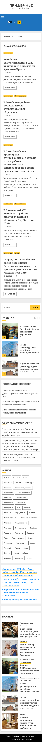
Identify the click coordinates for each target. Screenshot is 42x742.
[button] (2, 17)
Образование (20, 204)
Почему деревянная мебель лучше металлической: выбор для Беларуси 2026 (28, 724)
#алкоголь (8, 482)
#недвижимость (10, 517)
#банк (18, 482)
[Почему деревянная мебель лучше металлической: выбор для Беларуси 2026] (10, 721)
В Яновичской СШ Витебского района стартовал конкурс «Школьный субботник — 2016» (20, 217)
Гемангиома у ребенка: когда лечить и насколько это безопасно (27, 649)
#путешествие (20, 528)
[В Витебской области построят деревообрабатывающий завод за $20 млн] (10, 630)
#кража (27, 507)
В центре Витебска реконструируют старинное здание (29, 366)
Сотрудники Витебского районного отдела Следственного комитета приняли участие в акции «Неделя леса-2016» (20, 266)
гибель (25, 553)
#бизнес (7, 487)
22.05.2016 (10, 73)
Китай (16, 553)
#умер (32, 543)
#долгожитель (20, 497)
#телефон (8, 543)
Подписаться (19, 22)
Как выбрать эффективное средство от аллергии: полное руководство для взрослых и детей (20, 582)
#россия (7, 533)
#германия (8, 492)
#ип (18, 507)
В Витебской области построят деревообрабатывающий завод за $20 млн (20, 393)
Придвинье (21, 5)
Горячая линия (25, 662)
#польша (7, 528)
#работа (33, 528)
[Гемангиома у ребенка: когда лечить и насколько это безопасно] (10, 648)
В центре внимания (27, 660)
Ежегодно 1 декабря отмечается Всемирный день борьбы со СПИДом (20, 432)
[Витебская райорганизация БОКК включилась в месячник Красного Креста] (21, 53)
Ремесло (23, 715)
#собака (30, 533)
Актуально (8, 53)
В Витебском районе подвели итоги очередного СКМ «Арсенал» (17, 107)
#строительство (18, 538)
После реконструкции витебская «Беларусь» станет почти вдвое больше (29, 351)
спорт (29, 558)
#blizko (6, 477)
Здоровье (23, 641)
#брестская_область (23, 487)
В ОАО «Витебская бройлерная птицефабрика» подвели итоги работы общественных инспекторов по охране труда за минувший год (20, 161)
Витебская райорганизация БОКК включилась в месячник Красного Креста (19, 64)
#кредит (7, 512)
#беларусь (29, 482)
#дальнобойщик (23, 492)
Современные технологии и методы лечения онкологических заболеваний (21, 592)
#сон (6, 538)
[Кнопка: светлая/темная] (10, 22)
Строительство (25, 681)
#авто (25, 477)
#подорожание (20, 522)
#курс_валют (19, 512)
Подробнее (10, 88)
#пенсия (7, 522)
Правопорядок (20, 96)
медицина (19, 558)
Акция (17, 253)
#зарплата (20, 502)
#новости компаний (29, 517)
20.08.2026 (25, 372)
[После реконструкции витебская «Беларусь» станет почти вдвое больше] (10, 349)
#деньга (7, 497)
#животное (8, 502)
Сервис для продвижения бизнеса (19, 599)
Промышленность (26, 623)
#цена (17, 548)
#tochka (16, 477)
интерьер (7, 558)
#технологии (20, 543)
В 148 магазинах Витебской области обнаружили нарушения (29, 330)
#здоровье (8, 507)
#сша (30, 538)
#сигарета (18, 533)
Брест (25, 548)
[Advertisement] (31, 22)
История (23, 697)
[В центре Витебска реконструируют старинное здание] (10, 368)
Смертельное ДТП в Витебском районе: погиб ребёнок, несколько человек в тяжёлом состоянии (19, 572)
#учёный (7, 548)
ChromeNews (15, 739)
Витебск (7, 553)
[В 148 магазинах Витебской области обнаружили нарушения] (10, 331)
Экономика (24, 626)
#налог (32, 512)
